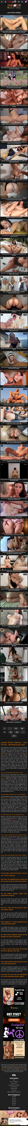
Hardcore (14, 1099)
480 (22, 728)
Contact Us (14, 1090)
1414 (14, 735)
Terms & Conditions (14, 1081)
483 (17, 732)
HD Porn (14, 1096)
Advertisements (14, 1088)
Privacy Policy (14, 1083)
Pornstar (14, 1098)
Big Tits (14, 1105)
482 (11, 732)
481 (4, 732)
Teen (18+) (14, 1101)
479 (16, 728)
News (14, 1080)
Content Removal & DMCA (14, 1085)
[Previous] (10, 728)
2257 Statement (14, 1086)
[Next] (23, 732)
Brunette (14, 1103)
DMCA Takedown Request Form (14, 1091)
